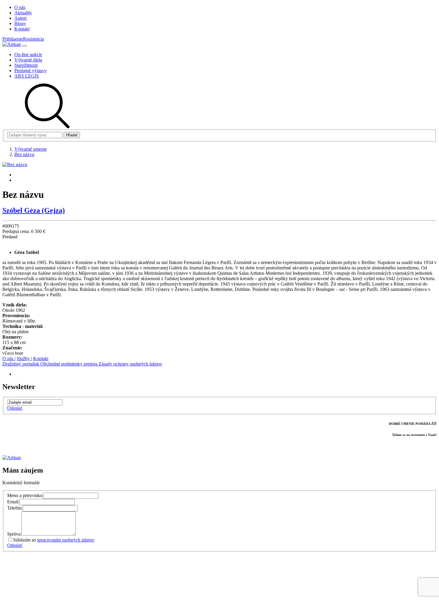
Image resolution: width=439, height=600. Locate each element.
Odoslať (15, 408)
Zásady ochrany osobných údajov (130, 363)
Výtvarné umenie (30, 149)
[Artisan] (11, 44)
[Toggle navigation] (24, 46)
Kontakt (40, 358)
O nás (8, 358)
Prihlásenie (12, 38)
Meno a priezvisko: (25, 495)
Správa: (14, 533)
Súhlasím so (53, 539)
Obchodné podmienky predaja (69, 363)
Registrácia (33, 38)
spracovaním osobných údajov (65, 539)
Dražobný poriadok (21, 363)
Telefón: (15, 507)
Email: (13, 501)
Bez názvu (24, 154)
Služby (24, 358)
